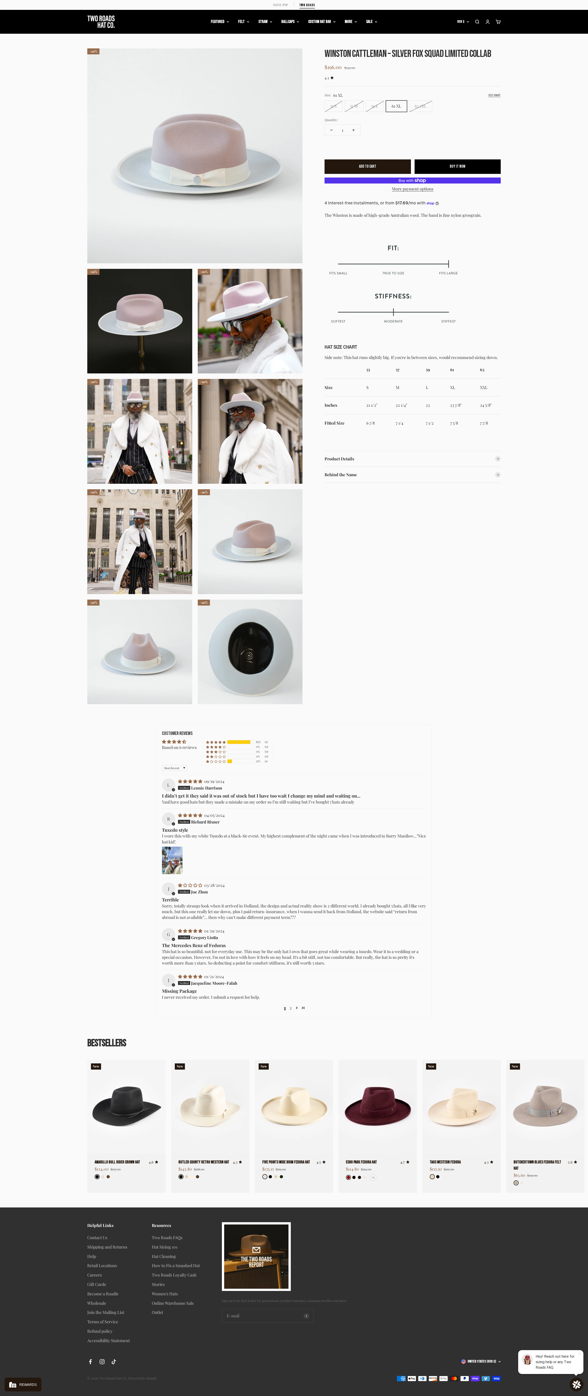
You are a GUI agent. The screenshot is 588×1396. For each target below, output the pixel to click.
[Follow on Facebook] (90, 1362)
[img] (190, 781)
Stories (158, 1284)
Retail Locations (102, 1265)
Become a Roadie (103, 1293)
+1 (372, 1177)
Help (91, 1256)
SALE (369, 21)
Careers (94, 1275)
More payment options (412, 189)
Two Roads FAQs (167, 1237)
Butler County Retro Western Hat (203, 1162)
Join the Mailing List (105, 1312)
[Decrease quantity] (331, 130)
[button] (216, 742)
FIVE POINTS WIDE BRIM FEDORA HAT (286, 1162)
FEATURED (217, 21)
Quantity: (331, 120)
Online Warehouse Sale (173, 1303)
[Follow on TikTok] (114, 1362)
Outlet (157, 1312)
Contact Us (97, 1237)
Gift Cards (96, 1284)
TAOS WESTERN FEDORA (445, 1162)
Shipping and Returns (107, 1247)
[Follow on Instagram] (102, 1362)
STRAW (263, 21)
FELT (241, 21)
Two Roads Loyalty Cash (174, 1275)
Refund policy (100, 1331)
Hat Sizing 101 (165, 1247)
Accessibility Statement (108, 1340)
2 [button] (291, 1008)
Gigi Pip (280, 5)
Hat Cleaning (164, 1256)
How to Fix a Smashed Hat (176, 1265)
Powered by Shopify (142, 1378)
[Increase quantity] (353, 130)
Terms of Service (102, 1321)
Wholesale (96, 1303)
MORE (348, 21)
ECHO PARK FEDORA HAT (361, 1162)
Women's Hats (165, 1293)
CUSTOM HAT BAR (319, 21)
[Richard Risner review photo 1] (172, 860)
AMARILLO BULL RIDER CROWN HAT (117, 1162)
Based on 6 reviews (179, 747)
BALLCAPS (287, 21)
